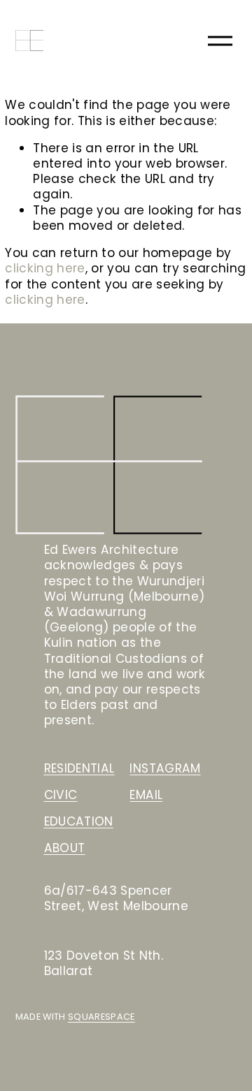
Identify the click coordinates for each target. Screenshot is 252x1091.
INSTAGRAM (165, 768)
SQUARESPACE (101, 1017)
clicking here (45, 268)
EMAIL (146, 795)
